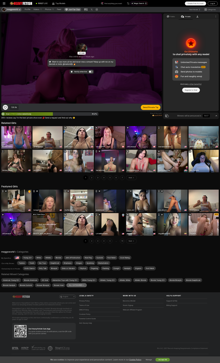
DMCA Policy (84, 310)
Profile (27, 9)
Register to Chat (191, 90)
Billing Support (171, 305)
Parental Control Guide (87, 319)
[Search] (128, 3)
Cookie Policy (135, 360)
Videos (37, 9)
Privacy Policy (84, 301)
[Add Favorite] (5, 107)
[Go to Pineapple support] (50, 348)
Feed (59, 9)
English (65, 297)
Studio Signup (128, 305)
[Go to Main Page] (21, 3)
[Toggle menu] (4, 3)
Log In (212, 3)
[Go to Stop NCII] (62, 348)
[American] (17, 258)
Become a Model (129, 301)
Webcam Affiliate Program (132, 310)
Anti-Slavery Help (85, 323)
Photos (49, 9)
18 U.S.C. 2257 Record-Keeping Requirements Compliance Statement (182, 348)
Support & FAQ (171, 301)
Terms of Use (84, 305)
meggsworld (7, 251)
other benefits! (195, 84)
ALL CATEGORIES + (76, 285)
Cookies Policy (84, 314)
